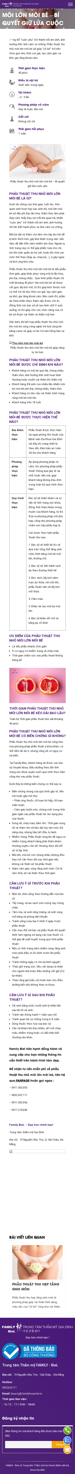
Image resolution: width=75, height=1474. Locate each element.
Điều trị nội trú (28, 80)
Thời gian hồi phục (31, 129)
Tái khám (24, 92)
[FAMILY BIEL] (20, 4)
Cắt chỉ (23, 117)
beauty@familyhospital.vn (22, 1393)
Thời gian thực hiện (31, 68)
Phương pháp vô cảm (33, 104)
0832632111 (9, 1387)
